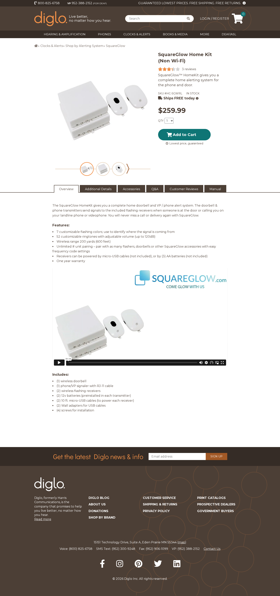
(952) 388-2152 (189, 549)
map (181, 542)
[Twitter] (158, 564)
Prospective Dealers (216, 504)
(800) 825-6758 (80, 549)
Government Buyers (215, 511)
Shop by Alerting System (84, 46)
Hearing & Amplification (65, 34)
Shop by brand (102, 517)
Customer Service (159, 498)
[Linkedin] (176, 564)
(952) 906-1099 (157, 549)
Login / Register (214, 18)
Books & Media (175, 34)
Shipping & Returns (160, 504)
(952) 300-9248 (123, 549)
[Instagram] (119, 564)
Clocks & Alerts (136, 34)
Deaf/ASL (229, 34)
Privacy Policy (156, 511)
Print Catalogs (211, 498)
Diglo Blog (99, 498)
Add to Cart (184, 134)
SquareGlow (115, 46)
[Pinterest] (138, 564)
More (204, 34)
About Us (97, 504)
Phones (104, 34)
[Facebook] (102, 564)
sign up (216, 456)
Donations (98, 511)
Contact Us (212, 549)
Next (127, 169)
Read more (42, 519)
